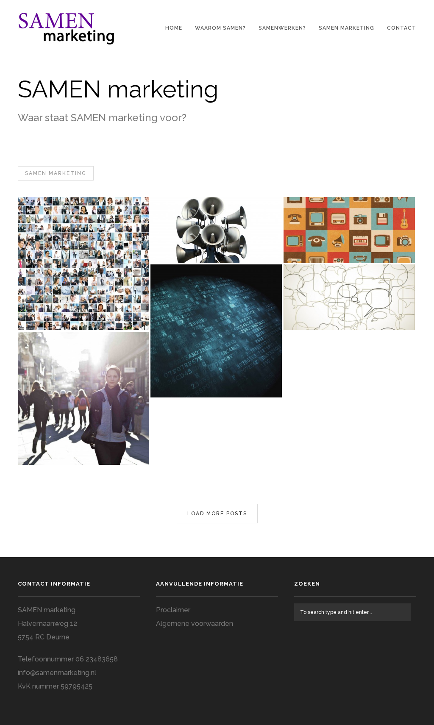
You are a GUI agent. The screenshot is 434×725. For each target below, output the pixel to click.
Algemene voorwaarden (194, 623)
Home (173, 28)
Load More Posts (217, 514)
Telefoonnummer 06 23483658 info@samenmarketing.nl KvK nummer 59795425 (68, 672)
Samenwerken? (282, 28)
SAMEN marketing (346, 28)
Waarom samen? (220, 28)
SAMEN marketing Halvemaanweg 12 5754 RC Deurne (47, 623)
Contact (401, 28)
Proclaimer (173, 610)
